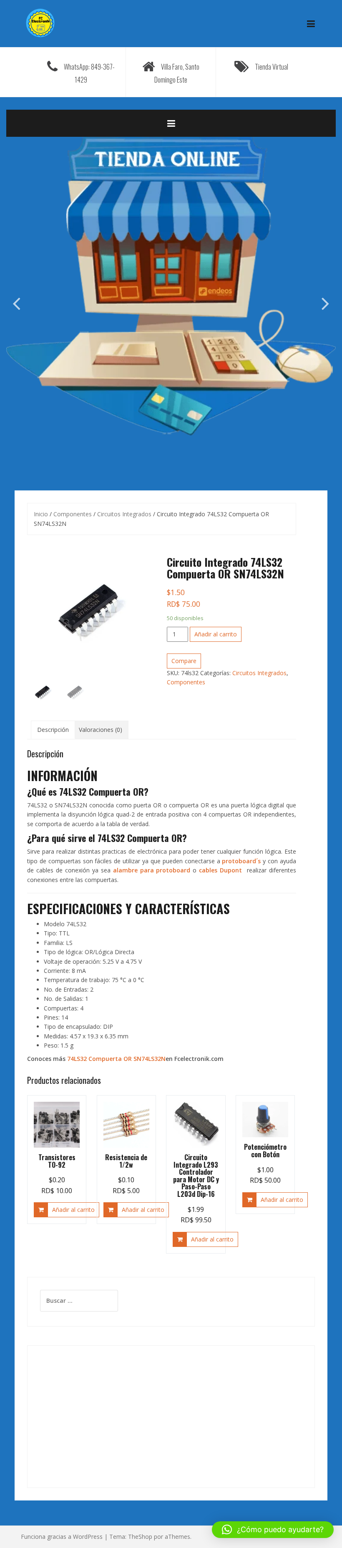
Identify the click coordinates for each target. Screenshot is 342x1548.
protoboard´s (241, 861)
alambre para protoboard (152, 870)
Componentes (72, 514)
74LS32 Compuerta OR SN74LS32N (116, 1059)
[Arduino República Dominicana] (40, 23)
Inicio (41, 514)
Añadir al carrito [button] (73, 1210)
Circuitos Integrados (124, 514)
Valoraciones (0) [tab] (100, 730)
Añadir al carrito (215, 634)
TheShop (140, 1536)
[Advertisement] (171, 1416)
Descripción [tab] (53, 730)
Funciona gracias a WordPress (62, 1536)
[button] (273, 1529)
